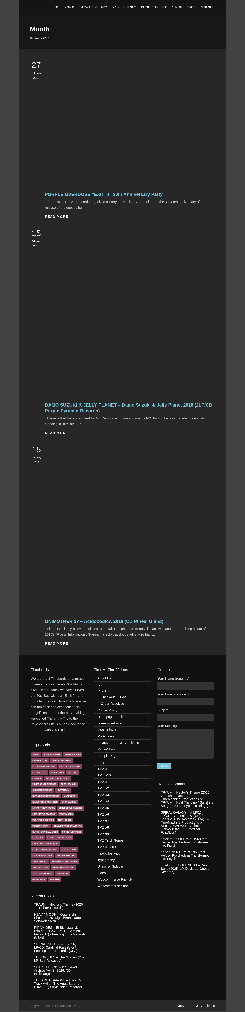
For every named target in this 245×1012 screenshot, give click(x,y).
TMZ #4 (103, 801)
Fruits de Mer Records (44, 784)
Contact (191, 7)
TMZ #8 (103, 827)
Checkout (105, 691)
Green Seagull (69, 784)
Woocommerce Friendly (115, 879)
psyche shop (207, 7)
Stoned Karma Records (44, 850)
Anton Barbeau (72, 754)
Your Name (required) (174, 678)
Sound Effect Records (60, 838)
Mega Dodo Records (43, 820)
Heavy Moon (63, 790)
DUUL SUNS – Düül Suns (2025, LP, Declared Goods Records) (185, 868)
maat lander (66, 814)
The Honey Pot (40, 862)
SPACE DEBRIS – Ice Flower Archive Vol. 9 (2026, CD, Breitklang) (55, 970)
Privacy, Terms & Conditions (118, 743)
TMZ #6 (103, 814)
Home (56, 7)
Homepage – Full (110, 717)
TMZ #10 (104, 775)
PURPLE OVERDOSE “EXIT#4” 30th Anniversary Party (104, 194)
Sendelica (37, 838)
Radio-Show (130, 7)
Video (102, 873)
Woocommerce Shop (113, 886)
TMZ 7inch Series (149, 7)
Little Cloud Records (70, 808)
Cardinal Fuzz (40, 760)
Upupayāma (62, 874)
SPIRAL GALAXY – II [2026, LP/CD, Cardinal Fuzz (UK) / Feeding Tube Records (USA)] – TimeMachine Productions (185, 817)
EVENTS (115, 7)
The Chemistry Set (66, 856)
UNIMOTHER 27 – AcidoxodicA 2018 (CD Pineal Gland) (104, 621)
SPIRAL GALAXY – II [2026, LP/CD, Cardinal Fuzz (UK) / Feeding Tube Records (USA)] (57, 947)
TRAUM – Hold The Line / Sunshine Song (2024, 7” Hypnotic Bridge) (187, 804)
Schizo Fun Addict (71, 832)
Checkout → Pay (113, 697)
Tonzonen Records (42, 874)
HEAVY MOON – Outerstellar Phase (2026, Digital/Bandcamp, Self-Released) (58, 918)
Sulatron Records (42, 856)
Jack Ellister (69, 802)
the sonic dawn (40, 868)
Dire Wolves (57, 772)
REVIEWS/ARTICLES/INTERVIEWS (93, 7)
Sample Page (107, 756)
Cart (101, 685)
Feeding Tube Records (58, 778)
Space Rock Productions (45, 844)
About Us (177, 7)
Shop (101, 762)
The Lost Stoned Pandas (64, 862)
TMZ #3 (103, 795)
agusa (35, 754)
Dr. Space (73, 772)
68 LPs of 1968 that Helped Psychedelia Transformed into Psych (185, 842)
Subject (163, 710)
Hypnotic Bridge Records (45, 796)
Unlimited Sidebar (111, 866)
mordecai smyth (40, 826)
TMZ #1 (103, 769)
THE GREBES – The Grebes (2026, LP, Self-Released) (60, 958)
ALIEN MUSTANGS (52, 754)
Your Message (168, 726)
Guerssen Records (42, 790)
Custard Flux (39, 772)
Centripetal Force (62, 760)
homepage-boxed (110, 723)
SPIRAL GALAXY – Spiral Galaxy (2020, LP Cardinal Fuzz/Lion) (180, 829)
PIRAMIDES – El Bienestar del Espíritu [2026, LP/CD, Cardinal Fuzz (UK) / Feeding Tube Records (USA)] (60, 932)
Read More (56, 216)
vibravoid (55, 879)
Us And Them (38, 879)
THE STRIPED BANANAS (64, 868)
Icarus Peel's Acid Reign (45, 802)
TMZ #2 (103, 788)
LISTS (164, 7)
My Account (106, 736)
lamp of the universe (43, 808)
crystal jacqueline (70, 766)
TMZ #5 (103, 808)
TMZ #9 (103, 834)
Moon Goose (65, 820)
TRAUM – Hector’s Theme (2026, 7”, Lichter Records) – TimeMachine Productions (185, 796)
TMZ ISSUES (69, 7)
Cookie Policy (107, 710)
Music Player (107, 730)
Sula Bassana (69, 850)
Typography (106, 860)
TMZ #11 (104, 782)
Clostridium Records (43, 766)
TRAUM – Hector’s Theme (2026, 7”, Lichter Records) (59, 906)
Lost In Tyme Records (43, 814)
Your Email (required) (173, 694)
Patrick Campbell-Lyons (45, 832)
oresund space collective (68, 826)
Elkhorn (37, 778)
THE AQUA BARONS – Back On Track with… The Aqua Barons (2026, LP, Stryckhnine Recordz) (59, 983)
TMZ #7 (103, 821)
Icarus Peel (70, 796)
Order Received (112, 703)
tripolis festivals (109, 853)
